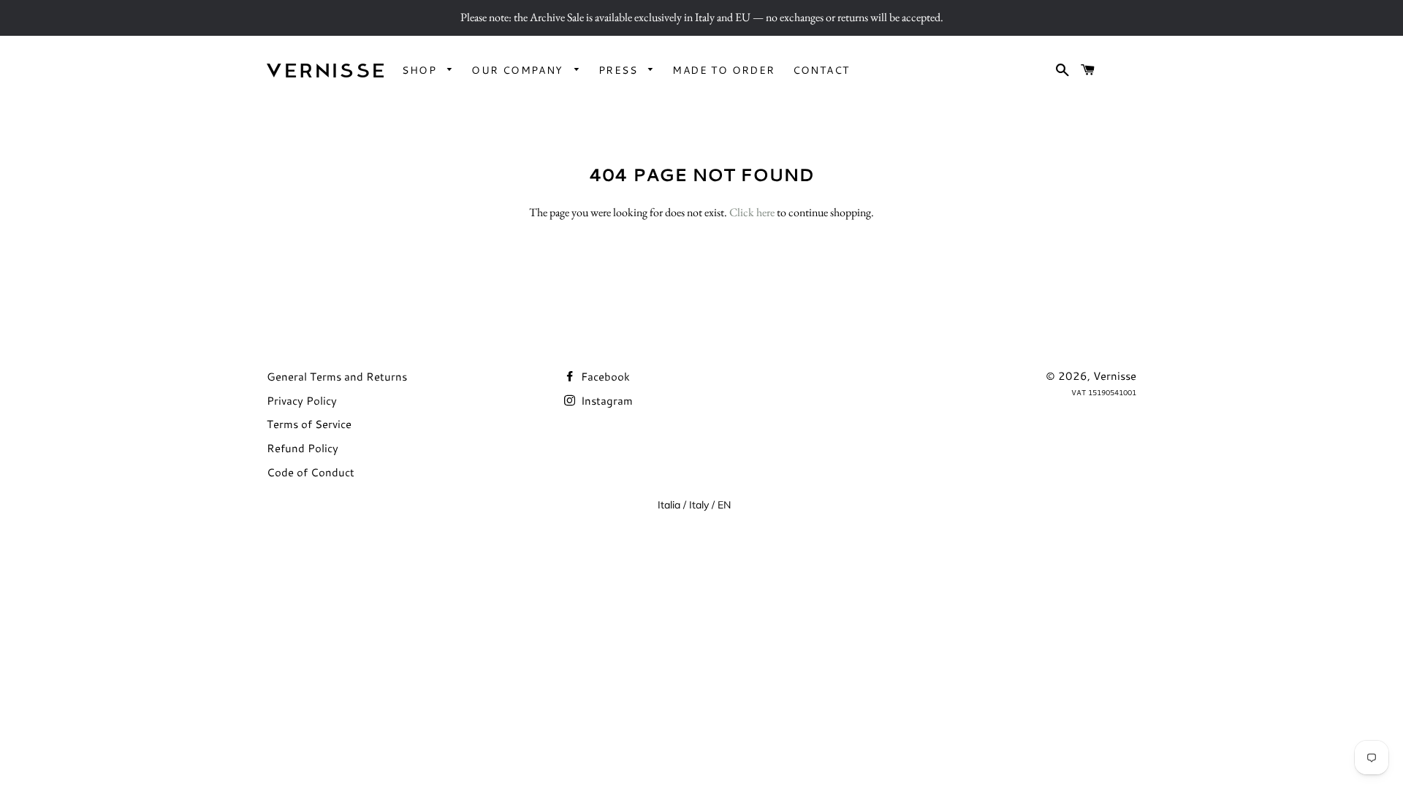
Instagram (605, 400)
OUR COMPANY (519, 70)
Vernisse (1114, 376)
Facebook (604, 376)
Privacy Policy (302, 400)
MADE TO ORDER (723, 70)
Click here (752, 212)
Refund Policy (302, 448)
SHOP (421, 70)
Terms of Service (309, 424)
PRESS (619, 70)
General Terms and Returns (337, 376)
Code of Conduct (310, 472)
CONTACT (821, 70)
